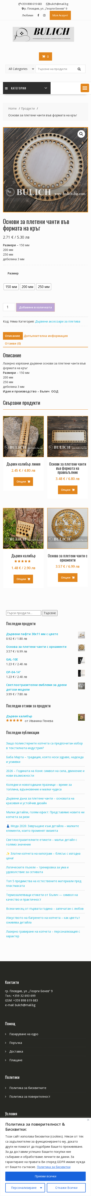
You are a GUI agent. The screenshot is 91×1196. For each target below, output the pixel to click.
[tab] (12, 336)
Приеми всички (45, 1176)
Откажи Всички (66, 1188)
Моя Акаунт (60, 15)
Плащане (15, 1060)
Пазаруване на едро (23, 1034)
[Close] (88, 1120)
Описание (12, 336)
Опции (21, 481)
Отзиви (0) (13, 343)
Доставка (16, 1051)
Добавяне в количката (35, 307)
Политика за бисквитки (53, 1167)
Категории (18, 88)
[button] (85, 88)
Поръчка (15, 1043)
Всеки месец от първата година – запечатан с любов (45, 909)
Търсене (50, 613)
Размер (13, 273)
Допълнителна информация (46, 336)
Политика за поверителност (29, 1096)
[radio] (11, 287)
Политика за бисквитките (27, 1088)
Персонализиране (24, 1188)
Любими (27, 15)
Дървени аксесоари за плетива (57, 321)
